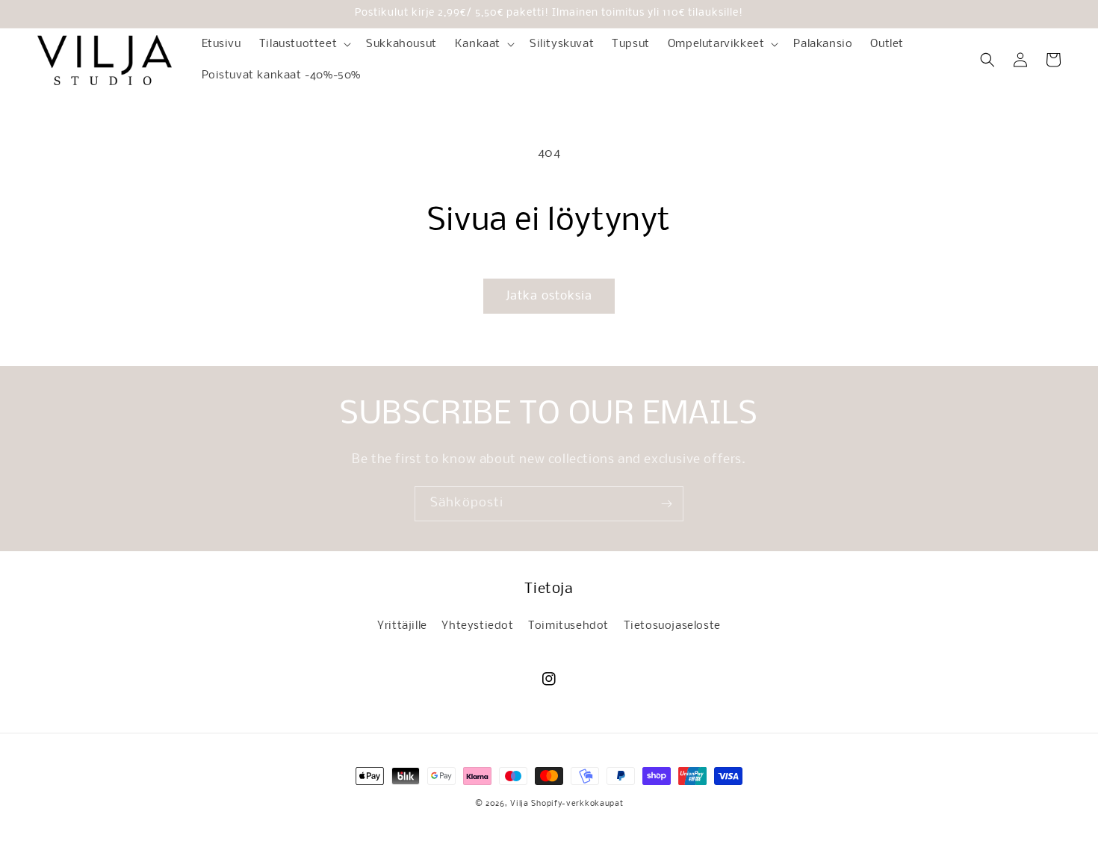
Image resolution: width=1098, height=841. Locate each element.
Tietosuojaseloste (672, 626)
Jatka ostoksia (549, 296)
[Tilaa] (666, 503)
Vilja (519, 804)
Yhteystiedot (477, 626)
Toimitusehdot (568, 626)
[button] (303, 44)
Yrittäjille (402, 626)
